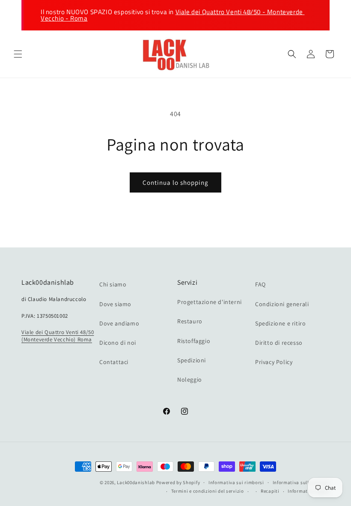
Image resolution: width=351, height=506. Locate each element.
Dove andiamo (119, 323)
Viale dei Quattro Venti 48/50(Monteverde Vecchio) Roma (57, 335)
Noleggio (189, 379)
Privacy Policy (273, 362)
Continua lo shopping (175, 182)
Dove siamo (115, 304)
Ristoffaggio (193, 341)
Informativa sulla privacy (301, 482)
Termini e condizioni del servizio (207, 491)
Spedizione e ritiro (280, 323)
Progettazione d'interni (209, 302)
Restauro (189, 321)
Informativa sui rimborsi (236, 482)
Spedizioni (191, 360)
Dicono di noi (117, 342)
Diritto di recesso (279, 342)
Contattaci (113, 362)
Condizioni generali (282, 304)
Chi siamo (112, 284)
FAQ (260, 284)
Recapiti (270, 491)
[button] (18, 54)
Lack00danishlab (136, 482)
